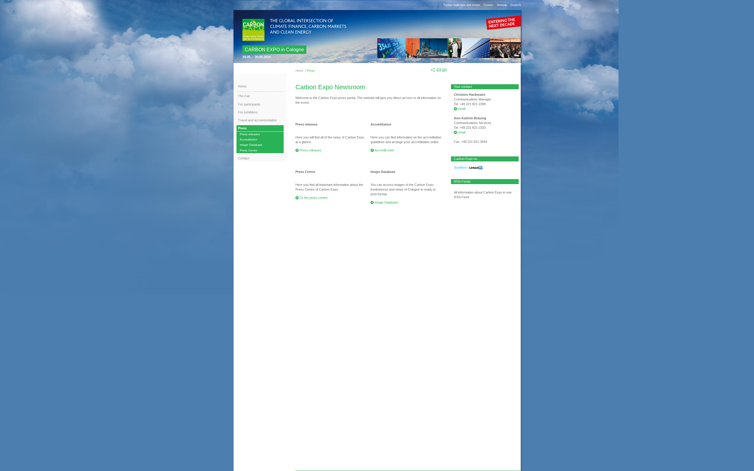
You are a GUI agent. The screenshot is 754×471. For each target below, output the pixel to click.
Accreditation (248, 139)
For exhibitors (248, 112)
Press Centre (248, 150)
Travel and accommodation (257, 120)
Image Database (251, 144)
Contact (488, 5)
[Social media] (433, 70)
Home (299, 70)
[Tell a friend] (438, 70)
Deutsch (515, 5)
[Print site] (444, 70)
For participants (249, 104)
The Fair (244, 96)
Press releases (250, 134)
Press (242, 128)
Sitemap (502, 5)
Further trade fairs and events (462, 5)
